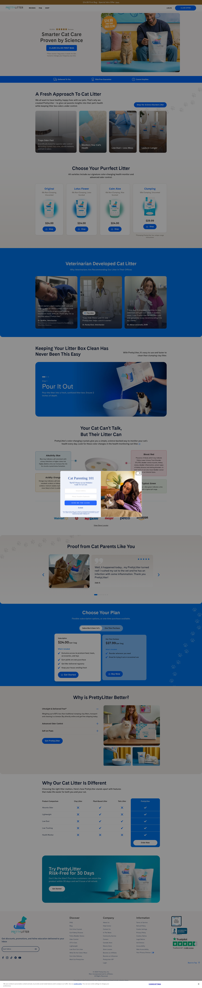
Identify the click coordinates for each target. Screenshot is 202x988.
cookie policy (78, 984)
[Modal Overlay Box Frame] (101, 494)
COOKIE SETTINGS (155, 984)
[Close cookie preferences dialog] (198, 984)
